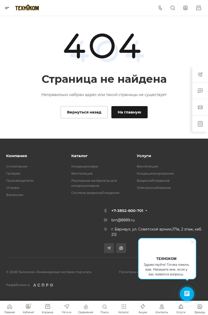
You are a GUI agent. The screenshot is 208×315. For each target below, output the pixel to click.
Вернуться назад (84, 112)
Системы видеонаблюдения (95, 193)
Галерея (13, 173)
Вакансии (14, 195)
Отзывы (12, 188)
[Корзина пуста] (198, 8)
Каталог (79, 155)
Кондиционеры (84, 166)
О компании (16, 166)
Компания (16, 155)
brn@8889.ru (123, 220)
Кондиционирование (155, 173)
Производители (19, 180)
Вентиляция (82, 173)
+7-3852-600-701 (127, 210)
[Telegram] (109, 248)
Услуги (144, 155)
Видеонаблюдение (153, 180)
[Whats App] (121, 248)
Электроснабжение (154, 188)
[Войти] (185, 8)
